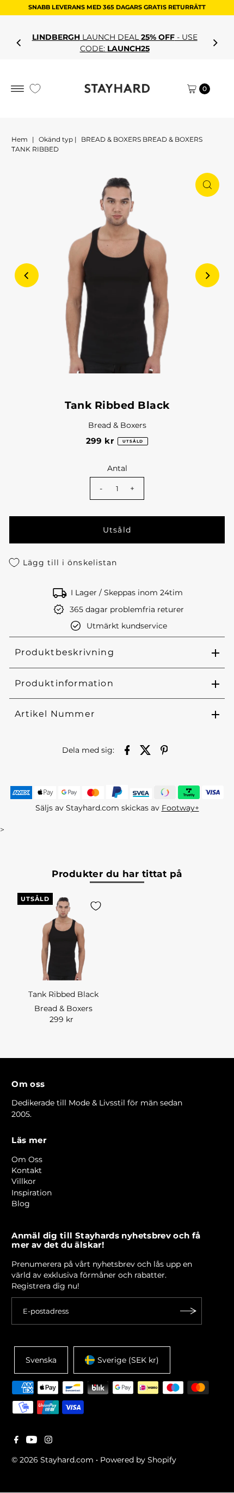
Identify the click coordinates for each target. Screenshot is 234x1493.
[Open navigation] (17, 88)
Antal (117, 468)
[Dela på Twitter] (146, 749)
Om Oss (26, 1159)
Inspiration (31, 1192)
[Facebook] (16, 1440)
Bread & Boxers (117, 425)
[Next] (215, 43)
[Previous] (19, 43)
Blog (20, 1203)
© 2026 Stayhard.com (52, 1459)
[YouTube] (31, 1440)
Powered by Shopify (138, 1459)
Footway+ (180, 807)
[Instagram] (48, 1440)
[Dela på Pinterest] (164, 749)
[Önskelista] (35, 88)
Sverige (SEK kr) (128, 1360)
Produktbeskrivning (64, 652)
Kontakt (26, 1170)
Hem (19, 139)
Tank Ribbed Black (63, 994)
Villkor (23, 1181)
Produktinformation (64, 683)
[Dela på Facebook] (127, 749)
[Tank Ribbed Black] (63, 938)
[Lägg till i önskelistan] (96, 906)
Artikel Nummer (55, 714)
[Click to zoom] (207, 185)
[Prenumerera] (188, 1311)
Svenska (41, 1360)
